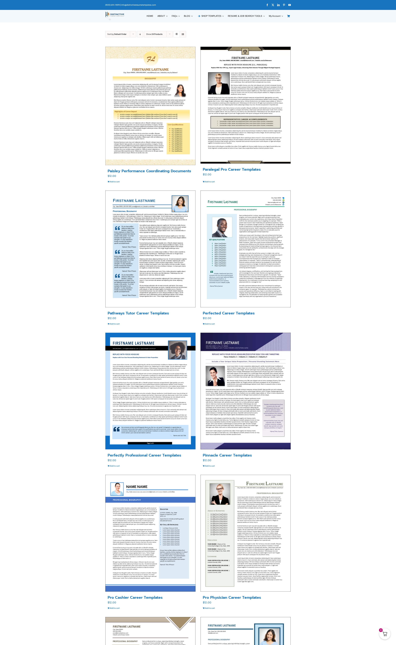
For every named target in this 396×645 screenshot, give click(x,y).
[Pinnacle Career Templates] (245, 391)
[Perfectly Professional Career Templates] (150, 391)
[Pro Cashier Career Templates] (150, 533)
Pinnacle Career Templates (227, 455)
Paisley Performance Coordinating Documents (149, 171)
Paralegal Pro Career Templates (232, 169)
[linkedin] (278, 5)
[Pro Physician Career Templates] (245, 533)
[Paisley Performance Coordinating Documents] (150, 106)
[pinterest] (284, 5)
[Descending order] (140, 34)
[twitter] (273, 5)
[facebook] (267, 5)
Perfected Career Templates (229, 313)
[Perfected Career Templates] (245, 248)
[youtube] (289, 5)
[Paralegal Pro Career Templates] (245, 105)
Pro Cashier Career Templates (135, 597)
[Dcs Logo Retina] (114, 12)
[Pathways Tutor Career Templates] (150, 248)
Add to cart (115, 181)
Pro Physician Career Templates (232, 597)
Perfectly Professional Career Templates (144, 455)
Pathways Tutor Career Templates (138, 313)
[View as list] (183, 34)
